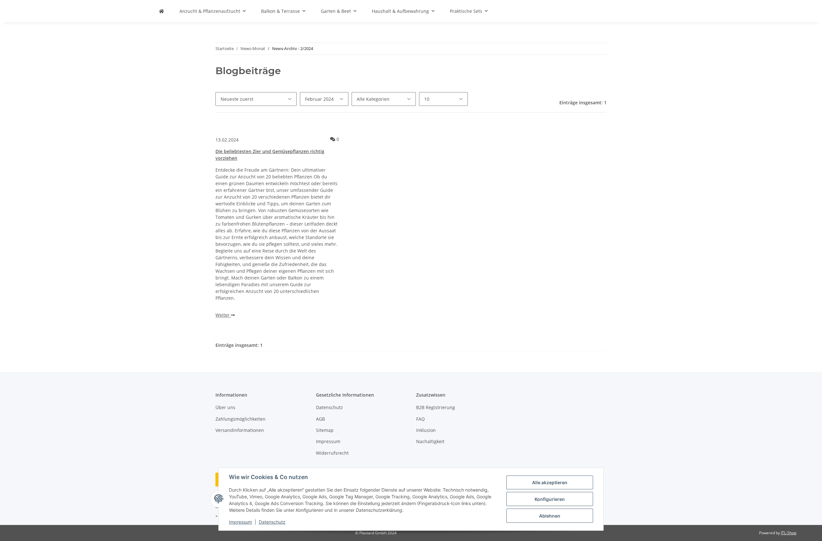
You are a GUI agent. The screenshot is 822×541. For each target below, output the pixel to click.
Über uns (225, 407)
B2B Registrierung (435, 407)
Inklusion (426, 430)
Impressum (240, 522)
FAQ (420, 419)
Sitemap (325, 430)
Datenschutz (272, 522)
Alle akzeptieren (549, 482)
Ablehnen (549, 516)
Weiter (223, 315)
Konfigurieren (550, 499)
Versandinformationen (239, 430)
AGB (320, 419)
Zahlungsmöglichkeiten (240, 419)
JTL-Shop (788, 533)
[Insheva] (161, 11)
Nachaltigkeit (430, 441)
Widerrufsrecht (332, 453)
